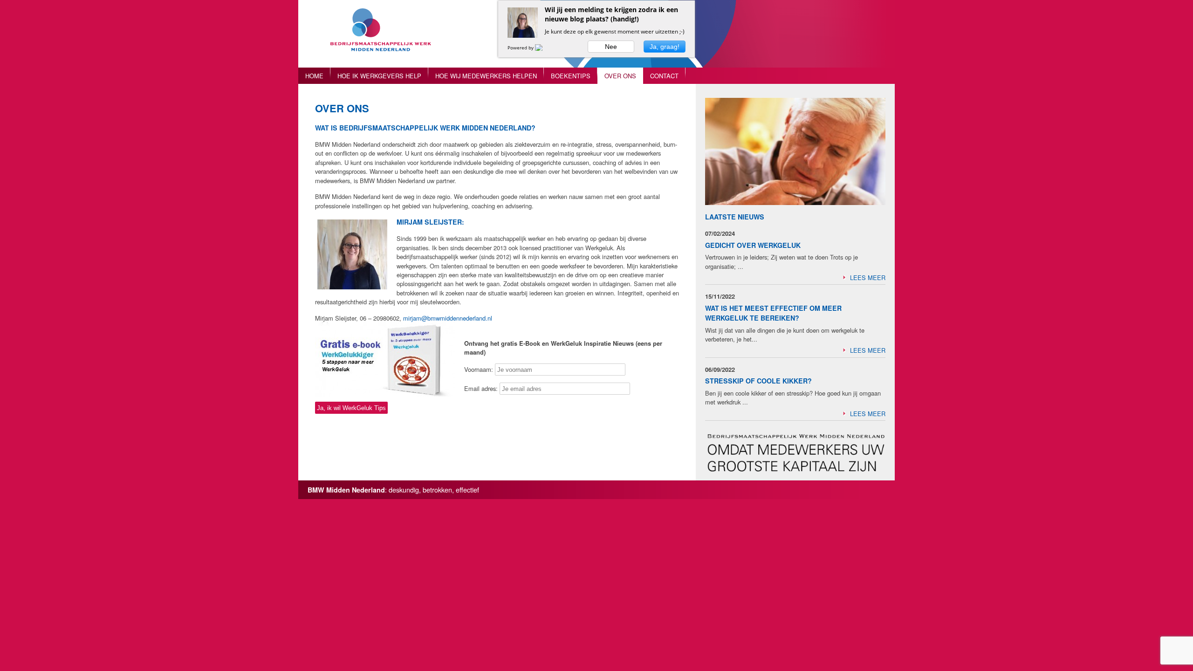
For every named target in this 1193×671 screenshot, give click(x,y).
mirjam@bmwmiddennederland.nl (447, 318)
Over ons (620, 75)
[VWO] (544, 47)
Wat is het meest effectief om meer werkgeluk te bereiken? (773, 312)
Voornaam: (478, 369)
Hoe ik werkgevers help (379, 75)
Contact (664, 75)
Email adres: (482, 388)
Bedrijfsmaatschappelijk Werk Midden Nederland (384, 38)
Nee (611, 46)
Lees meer (867, 277)
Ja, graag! (664, 46)
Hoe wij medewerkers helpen (486, 75)
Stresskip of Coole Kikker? (758, 380)
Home (314, 75)
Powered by (521, 47)
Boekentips (570, 75)
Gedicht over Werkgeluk (753, 245)
